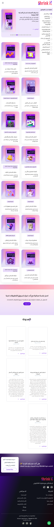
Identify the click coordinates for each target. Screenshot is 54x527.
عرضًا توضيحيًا (9, 469)
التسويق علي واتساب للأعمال (46, 43)
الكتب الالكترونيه (21, 504)
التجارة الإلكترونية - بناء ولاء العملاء (45, 30)
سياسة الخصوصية (27, 520)
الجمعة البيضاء (46, 47)
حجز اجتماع (50, 504)
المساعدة (23, 495)
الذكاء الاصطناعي (45, 49)
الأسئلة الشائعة (22, 501)
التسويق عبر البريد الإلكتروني (46, 34)
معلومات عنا (49, 495)
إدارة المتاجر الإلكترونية (47, 17)
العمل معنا (50, 501)
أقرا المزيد (36, 31)
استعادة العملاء (46, 27)
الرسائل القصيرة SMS (46, 53)
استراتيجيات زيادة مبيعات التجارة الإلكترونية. (46, 22)
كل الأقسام (47, 13)
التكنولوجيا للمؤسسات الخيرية (45, 498)
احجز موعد (27, 303)
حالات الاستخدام (21, 498)
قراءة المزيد (44, 353)
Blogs (24, 507)
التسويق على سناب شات (45, 39)
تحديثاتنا (24, 510)
